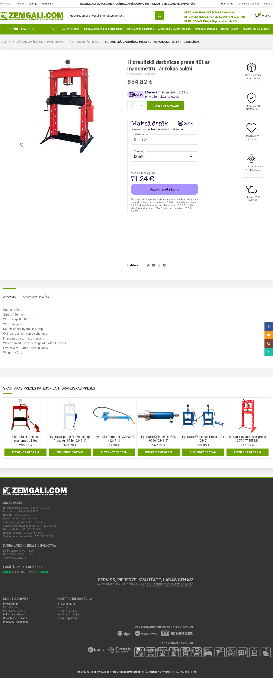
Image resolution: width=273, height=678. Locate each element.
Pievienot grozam (165, 105)
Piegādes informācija (15, 621)
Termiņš (139, 151)
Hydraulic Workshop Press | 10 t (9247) (203, 438)
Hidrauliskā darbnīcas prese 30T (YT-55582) (247, 438)
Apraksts (9, 296)
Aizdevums (141, 134)
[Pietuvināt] (21, 145)
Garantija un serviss (15, 618)
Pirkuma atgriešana (14, 614)
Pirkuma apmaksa (67, 618)
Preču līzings (10, 603)
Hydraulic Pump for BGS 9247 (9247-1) (114, 438)
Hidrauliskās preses (85, 41)
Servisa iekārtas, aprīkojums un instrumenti (35, 41)
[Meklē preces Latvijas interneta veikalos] (162, 649)
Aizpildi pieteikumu (165, 189)
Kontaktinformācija (68, 614)
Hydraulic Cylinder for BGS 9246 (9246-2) (158, 438)
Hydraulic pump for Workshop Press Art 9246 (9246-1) (70, 438)
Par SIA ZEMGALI (66, 603)
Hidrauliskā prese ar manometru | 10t (25, 438)
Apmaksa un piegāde (36, 296)
